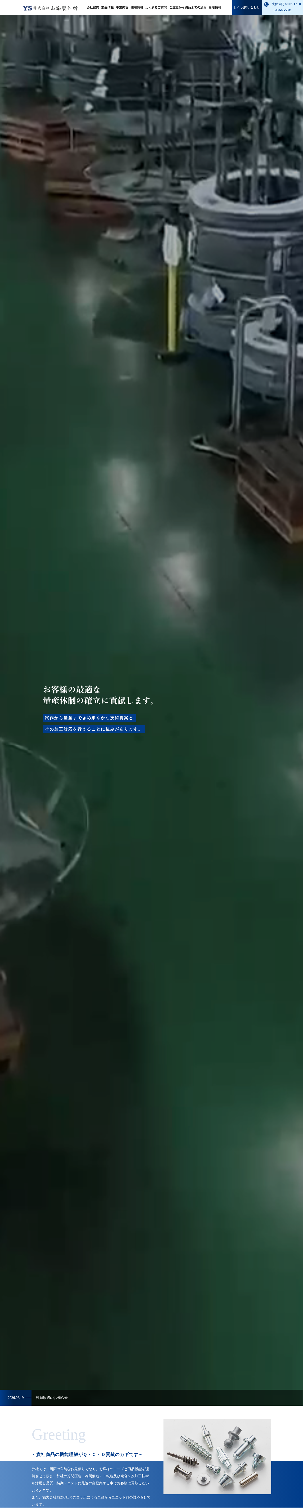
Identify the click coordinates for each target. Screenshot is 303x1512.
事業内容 (122, 7)
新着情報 (215, 7)
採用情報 (137, 7)
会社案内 (93, 7)
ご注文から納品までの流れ (188, 7)
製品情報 (107, 7)
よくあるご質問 (156, 7)
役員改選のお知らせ (38, 1397)
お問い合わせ (250, 7)
